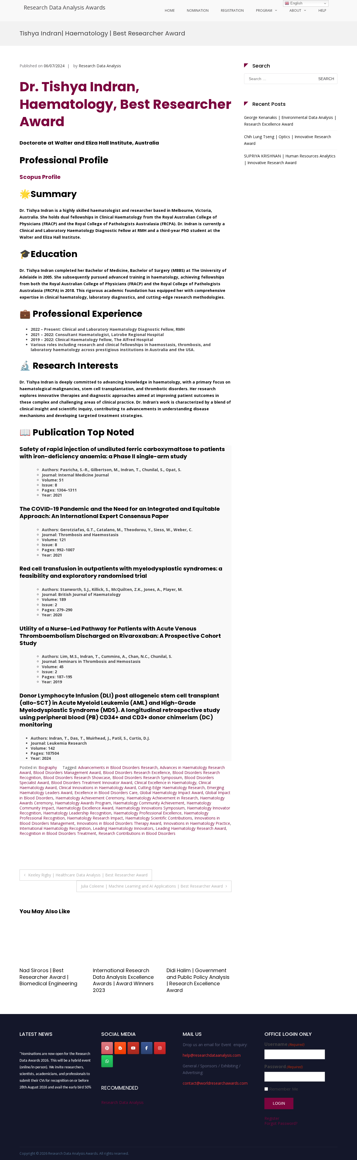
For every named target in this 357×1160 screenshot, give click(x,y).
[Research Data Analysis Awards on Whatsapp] (107, 1061)
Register (271, 1118)
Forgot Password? (280, 1123)
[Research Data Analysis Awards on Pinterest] (107, 1048)
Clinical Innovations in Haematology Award (97, 787)
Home (170, 10)
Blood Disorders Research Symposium (147, 777)
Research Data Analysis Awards (64, 7)
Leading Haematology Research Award (191, 828)
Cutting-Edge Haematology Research (171, 787)
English (295, 3)
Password (283, 1067)
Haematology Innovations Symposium (150, 808)
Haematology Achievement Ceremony (90, 798)
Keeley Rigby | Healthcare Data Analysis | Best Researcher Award (88, 875)
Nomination (198, 10)
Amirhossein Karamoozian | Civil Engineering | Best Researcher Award (190, 980)
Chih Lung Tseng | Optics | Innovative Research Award (287, 140)
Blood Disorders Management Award (67, 772)
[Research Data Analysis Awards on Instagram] (160, 1048)
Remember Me (283, 1089)
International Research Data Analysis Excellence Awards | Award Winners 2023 (50, 980)
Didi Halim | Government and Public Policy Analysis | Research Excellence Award (124, 980)
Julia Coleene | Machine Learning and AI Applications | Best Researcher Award (152, 886)
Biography (47, 767)
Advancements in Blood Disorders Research (118, 767)
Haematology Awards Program (83, 803)
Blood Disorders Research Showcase (76, 777)
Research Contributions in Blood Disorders (136, 833)
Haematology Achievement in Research (162, 798)
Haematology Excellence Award (84, 808)
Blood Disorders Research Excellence (136, 772)
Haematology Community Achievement (148, 803)
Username (284, 1044)
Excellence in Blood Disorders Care (106, 792)
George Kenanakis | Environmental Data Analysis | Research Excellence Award (290, 121)
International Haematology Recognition (55, 828)
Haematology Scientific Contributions (158, 818)
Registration (232, 10)
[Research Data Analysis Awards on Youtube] (133, 1048)
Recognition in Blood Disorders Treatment (58, 833)
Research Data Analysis (100, 65)
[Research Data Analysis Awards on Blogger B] (120, 1048)
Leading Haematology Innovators (123, 828)
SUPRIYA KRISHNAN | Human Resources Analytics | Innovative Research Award (290, 159)
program (264, 10)
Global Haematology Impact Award (171, 792)
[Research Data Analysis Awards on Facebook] (147, 1048)
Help (322, 10)
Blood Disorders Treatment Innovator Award (91, 782)
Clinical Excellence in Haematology (165, 782)
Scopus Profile (40, 177)
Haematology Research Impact (95, 818)
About (295, 10)
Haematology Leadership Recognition (77, 813)
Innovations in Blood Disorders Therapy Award (119, 823)
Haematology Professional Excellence (148, 813)
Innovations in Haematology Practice (196, 823)
